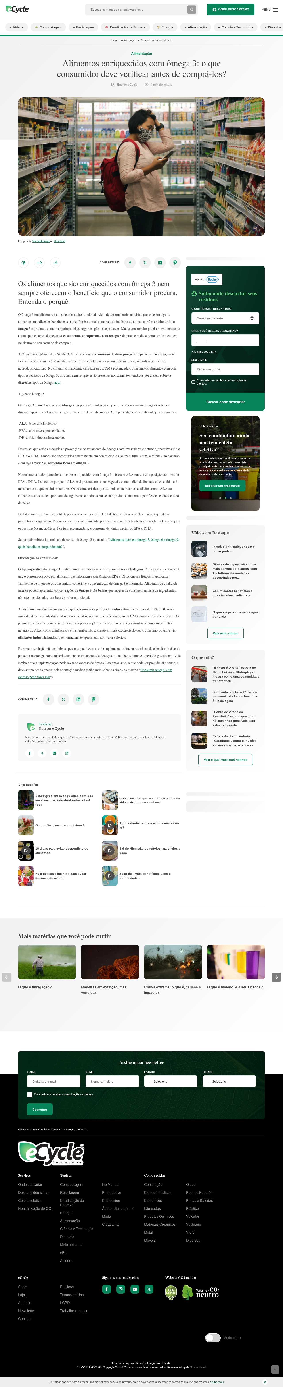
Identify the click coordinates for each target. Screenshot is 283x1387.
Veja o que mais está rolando (225, 759)
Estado (149, 1072)
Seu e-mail (199, 360)
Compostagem (50, 27)
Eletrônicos (153, 1200)
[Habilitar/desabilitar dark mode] (23, 262)
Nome (90, 1072)
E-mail (31, 1072)
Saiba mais (217, 1382)
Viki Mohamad (41, 241)
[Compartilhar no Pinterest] (175, 262)
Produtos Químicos (159, 1216)
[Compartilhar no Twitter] (145, 262)
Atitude (65, 1261)
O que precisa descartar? (211, 308)
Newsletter (26, 1311)
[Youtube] (134, 1289)
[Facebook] (29, 753)
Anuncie (24, 1303)
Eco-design (111, 1200)
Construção (153, 1185)
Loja (21, 1295)
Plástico (192, 1208)
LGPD (65, 1303)
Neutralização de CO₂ (35, 1208)
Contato (24, 1319)
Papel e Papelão (199, 1192)
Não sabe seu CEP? (203, 351)
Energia (167, 27)
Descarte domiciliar (33, 1192)
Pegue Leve (111, 1192)
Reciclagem (85, 27)
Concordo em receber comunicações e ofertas (63, 1094)
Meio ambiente (71, 1245)
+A (39, 262)
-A (55, 262)
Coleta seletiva (30, 1200)
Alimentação (197, 27)
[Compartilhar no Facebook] (130, 262)
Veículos (193, 1216)
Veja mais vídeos (225, 633)
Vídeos (18, 27)
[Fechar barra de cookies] (265, 1382)
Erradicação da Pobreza (127, 27)
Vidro (190, 1232)
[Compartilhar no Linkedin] (160, 262)
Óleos (190, 1185)
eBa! (63, 1253)
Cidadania (110, 1224)
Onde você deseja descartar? (214, 331)
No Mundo (110, 1185)
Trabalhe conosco (74, 1311)
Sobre (23, 1287)
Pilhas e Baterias (199, 1200)
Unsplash (59, 241)
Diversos (193, 1240)
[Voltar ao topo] (275, 1369)
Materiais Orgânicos (160, 1224)
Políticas (67, 1287)
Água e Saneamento (118, 1208)
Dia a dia (67, 1237)
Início (113, 40)
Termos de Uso (72, 1295)
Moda (106, 1216)
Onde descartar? (233, 9)
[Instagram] (66, 753)
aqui (57, 382)
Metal (148, 1232)
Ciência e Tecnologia (237, 27)
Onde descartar (30, 1185)
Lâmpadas (152, 1208)
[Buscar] (191, 9)
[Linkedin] (54, 753)
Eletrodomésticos (157, 1192)
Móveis (149, 1240)
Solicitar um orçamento (222, 485)
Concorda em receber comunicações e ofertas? (221, 382)
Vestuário (193, 1224)
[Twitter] (42, 753)
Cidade (208, 1072)
